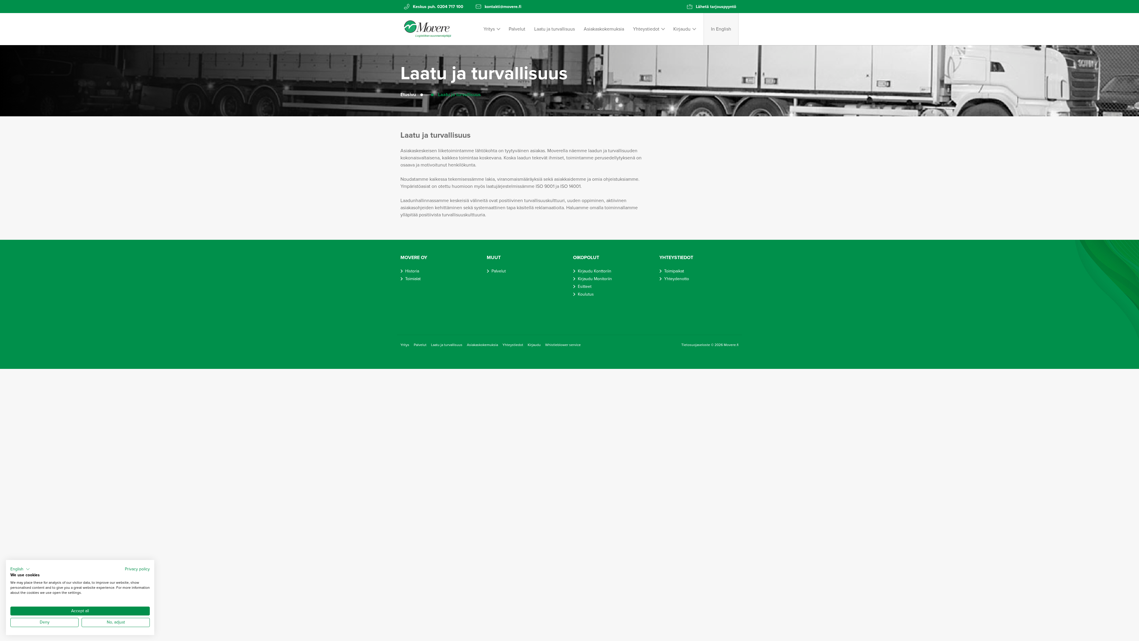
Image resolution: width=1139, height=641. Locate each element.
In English (721, 29)
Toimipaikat (674, 271)
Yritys (489, 29)
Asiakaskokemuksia (604, 29)
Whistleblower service (563, 345)
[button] (20, 569)
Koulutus (586, 294)
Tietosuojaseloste (696, 345)
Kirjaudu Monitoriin (595, 278)
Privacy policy (137, 569)
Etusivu (408, 95)
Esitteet (584, 286)
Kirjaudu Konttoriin (594, 271)
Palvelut (517, 29)
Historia (412, 271)
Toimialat (413, 278)
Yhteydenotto (676, 278)
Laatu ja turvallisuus (554, 29)
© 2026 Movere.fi (725, 345)
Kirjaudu (682, 29)
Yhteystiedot (646, 29)
